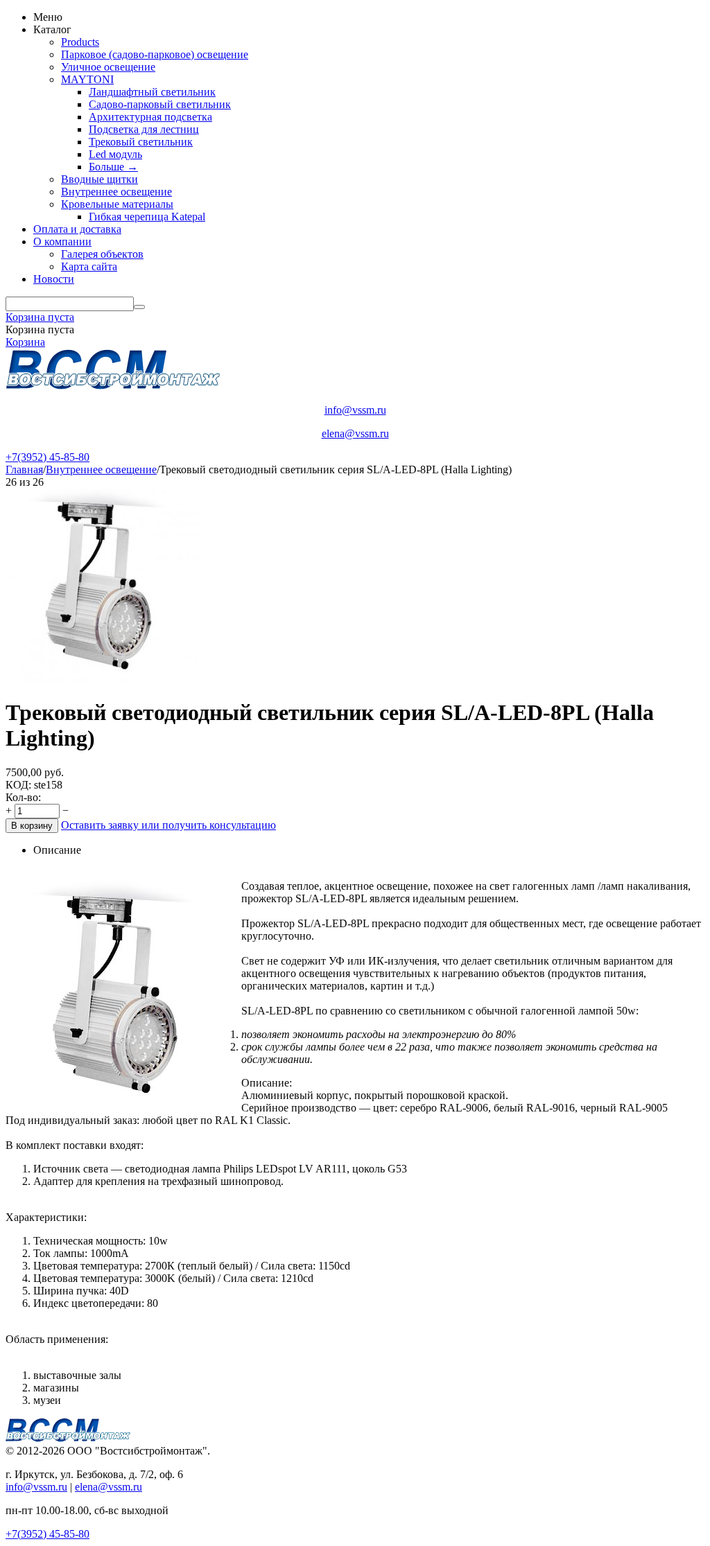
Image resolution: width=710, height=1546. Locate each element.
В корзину (32, 825)
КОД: (18, 785)
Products (80, 42)
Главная (24, 469)
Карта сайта (89, 266)
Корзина (25, 342)
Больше (113, 167)
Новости (53, 279)
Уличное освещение (108, 67)
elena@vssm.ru (355, 433)
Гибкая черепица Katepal (147, 216)
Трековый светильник (141, 142)
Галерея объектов (102, 254)
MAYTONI (87, 79)
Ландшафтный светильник (152, 92)
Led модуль (115, 154)
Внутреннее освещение (116, 191)
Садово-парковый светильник (160, 104)
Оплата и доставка (77, 229)
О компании (62, 241)
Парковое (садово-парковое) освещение (154, 54)
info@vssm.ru (355, 410)
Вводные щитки (99, 179)
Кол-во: (23, 797)
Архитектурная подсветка (150, 117)
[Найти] (139, 307)
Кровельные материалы (117, 204)
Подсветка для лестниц (144, 129)
